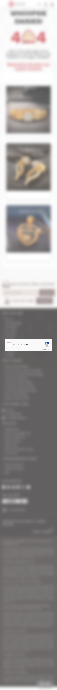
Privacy (44, 349)
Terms (48, 349)
